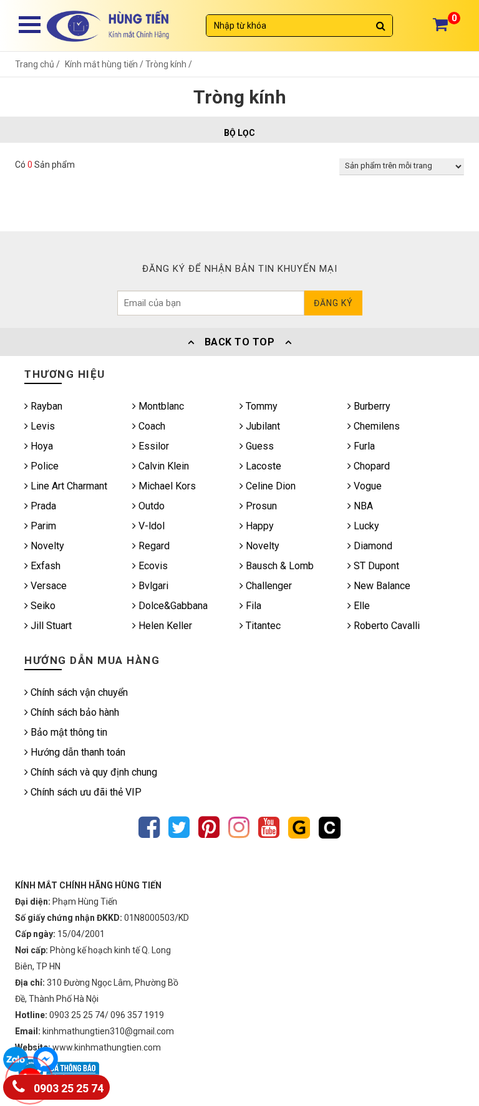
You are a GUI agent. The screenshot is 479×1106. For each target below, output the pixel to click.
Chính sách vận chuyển (78, 692)
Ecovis (152, 566)
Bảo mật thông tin (67, 732)
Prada (42, 506)
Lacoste (262, 466)
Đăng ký (333, 303)
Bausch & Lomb (278, 566)
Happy (258, 526)
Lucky (365, 526)
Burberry (370, 406)
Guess (258, 446)
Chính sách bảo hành (73, 712)
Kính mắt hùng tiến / (105, 64)
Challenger (267, 586)
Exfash (44, 566)
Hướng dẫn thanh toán (76, 752)
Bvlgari (152, 586)
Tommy (260, 406)
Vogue (366, 486)
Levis (41, 426)
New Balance (380, 586)
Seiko (42, 606)
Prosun (260, 506)
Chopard (370, 466)
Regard (153, 546)
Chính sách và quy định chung (92, 772)
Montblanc (160, 406)
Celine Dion (269, 486)
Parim (42, 526)
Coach (150, 426)
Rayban (45, 406)
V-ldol (150, 526)
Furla (363, 446)
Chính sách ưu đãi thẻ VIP (85, 792)
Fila (252, 606)
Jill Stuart (50, 626)
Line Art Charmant (67, 486)
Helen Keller (164, 626)
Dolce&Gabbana (172, 606)
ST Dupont (375, 566)
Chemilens (375, 426)
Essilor (152, 446)
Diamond (371, 546)
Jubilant (261, 426)
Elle (360, 606)
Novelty (46, 546)
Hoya (40, 446)
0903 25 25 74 (67, 1088)
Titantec (262, 626)
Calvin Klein (162, 466)
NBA (362, 506)
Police (43, 466)
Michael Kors (166, 486)
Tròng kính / (168, 64)
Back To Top (239, 342)
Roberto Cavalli (385, 626)
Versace (47, 586)
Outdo (150, 506)
